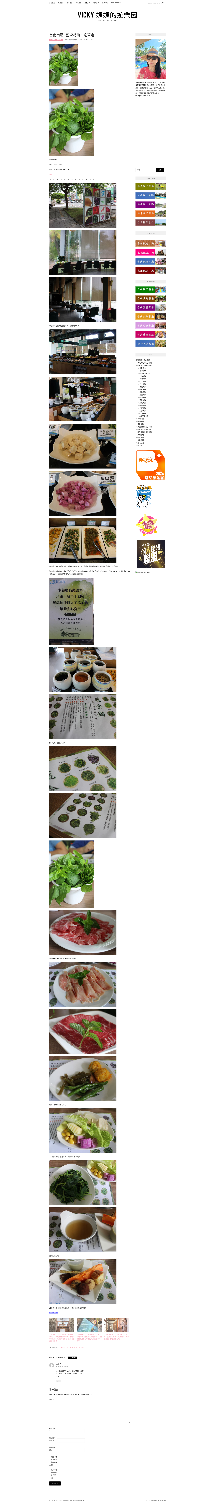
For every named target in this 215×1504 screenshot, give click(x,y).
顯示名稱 (52, 1429)
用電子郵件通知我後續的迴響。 (54, 1461)
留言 (51, 1399)
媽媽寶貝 (141, 437)
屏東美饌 (143, 403)
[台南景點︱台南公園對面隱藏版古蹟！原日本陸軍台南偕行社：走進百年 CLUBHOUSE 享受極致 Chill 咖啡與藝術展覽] (61, 1325)
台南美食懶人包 (145, 373)
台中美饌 (143, 384)
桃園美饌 (143, 379)
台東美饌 (143, 408)
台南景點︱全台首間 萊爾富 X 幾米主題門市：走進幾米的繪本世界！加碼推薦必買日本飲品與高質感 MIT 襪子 (89, 1337)
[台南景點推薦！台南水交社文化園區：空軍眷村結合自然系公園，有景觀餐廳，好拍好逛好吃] (116, 1325)
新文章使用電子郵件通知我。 (54, 1474)
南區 (82, 1347)
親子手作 (96, 3)
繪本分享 (87, 3)
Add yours (72, 1357)
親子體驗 (69, 3)
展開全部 (138, 360)
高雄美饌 (143, 400)
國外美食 (143, 368)
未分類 (140, 445)
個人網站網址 (52, 1448)
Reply (58, 1381)
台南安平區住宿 (143, 416)
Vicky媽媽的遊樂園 (71, 40)
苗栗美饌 (143, 381)
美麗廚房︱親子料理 (145, 427)
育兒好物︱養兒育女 (145, 429)
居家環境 (141, 435)
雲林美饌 (143, 392)
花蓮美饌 (143, 405)
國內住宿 (141, 419)
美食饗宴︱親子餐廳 (55, 40)
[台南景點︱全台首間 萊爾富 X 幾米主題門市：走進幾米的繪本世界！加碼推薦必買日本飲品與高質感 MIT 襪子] (89, 1325)
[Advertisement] (150, 130)
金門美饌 (143, 413)
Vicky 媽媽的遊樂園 (107, 15)
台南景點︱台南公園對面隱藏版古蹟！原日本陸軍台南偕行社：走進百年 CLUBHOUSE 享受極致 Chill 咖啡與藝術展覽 (61, 1337)
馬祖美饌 (143, 411)
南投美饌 (143, 387)
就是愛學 (141, 440)
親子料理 (105, 3)
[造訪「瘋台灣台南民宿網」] (142, 573)
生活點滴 (141, 443)
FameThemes (161, 1500)
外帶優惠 (143, 371)
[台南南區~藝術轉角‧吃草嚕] (63, 65)
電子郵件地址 (52, 1439)
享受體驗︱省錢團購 (145, 432)
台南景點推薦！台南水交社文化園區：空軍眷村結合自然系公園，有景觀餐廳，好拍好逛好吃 (116, 1336)
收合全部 (147, 360)
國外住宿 (141, 421)
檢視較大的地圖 (53, 1313)
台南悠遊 (52, 3)
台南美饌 (78, 3)
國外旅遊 (141, 424)
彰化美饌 (143, 389)
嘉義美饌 (143, 395)
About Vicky (116, 3)
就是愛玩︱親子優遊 (145, 363)
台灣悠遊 (61, 3)
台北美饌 (143, 376)
